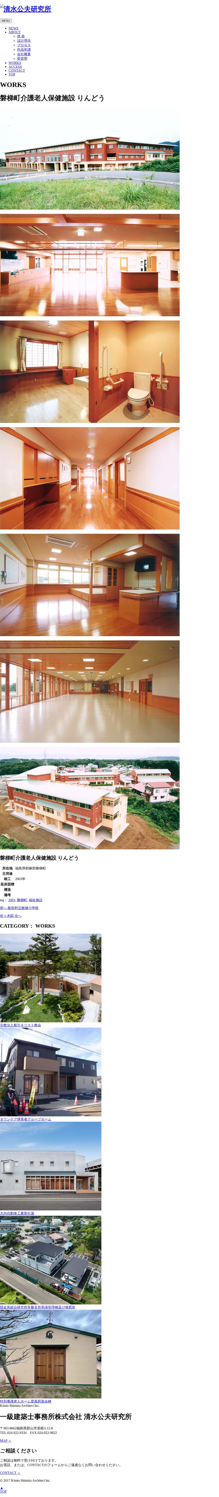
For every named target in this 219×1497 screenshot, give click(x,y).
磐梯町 (22, 900)
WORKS (15, 63)
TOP (12, 74)
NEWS (13, 28)
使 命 (21, 36)
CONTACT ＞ (10, 1473)
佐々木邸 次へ (10, 916)
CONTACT (17, 70)
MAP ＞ (6, 1440)
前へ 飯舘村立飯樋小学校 (19, 908)
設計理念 (24, 40)
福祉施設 (36, 900)
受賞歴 (22, 58)
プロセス (24, 45)
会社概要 (24, 54)
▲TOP (3, 1489)
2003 (11, 900)
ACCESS (15, 66)
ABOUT (15, 32)
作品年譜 (24, 49)
